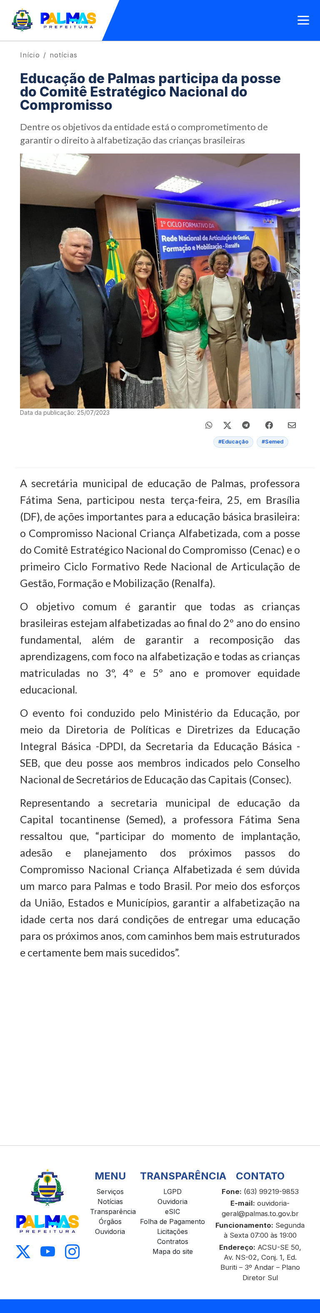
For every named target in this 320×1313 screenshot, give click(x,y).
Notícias (110, 1201)
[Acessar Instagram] (72, 1252)
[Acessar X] (23, 1252)
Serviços (110, 1191)
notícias (64, 55)
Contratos (172, 1241)
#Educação (233, 441)
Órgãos (110, 1221)
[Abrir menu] (303, 20)
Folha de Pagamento (172, 1221)
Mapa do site (172, 1251)
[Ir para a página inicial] (54, 20)
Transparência (113, 1211)
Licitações (172, 1231)
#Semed (272, 441)
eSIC (172, 1211)
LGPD (172, 1191)
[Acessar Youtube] (48, 1252)
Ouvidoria (110, 1231)
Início (30, 55)
